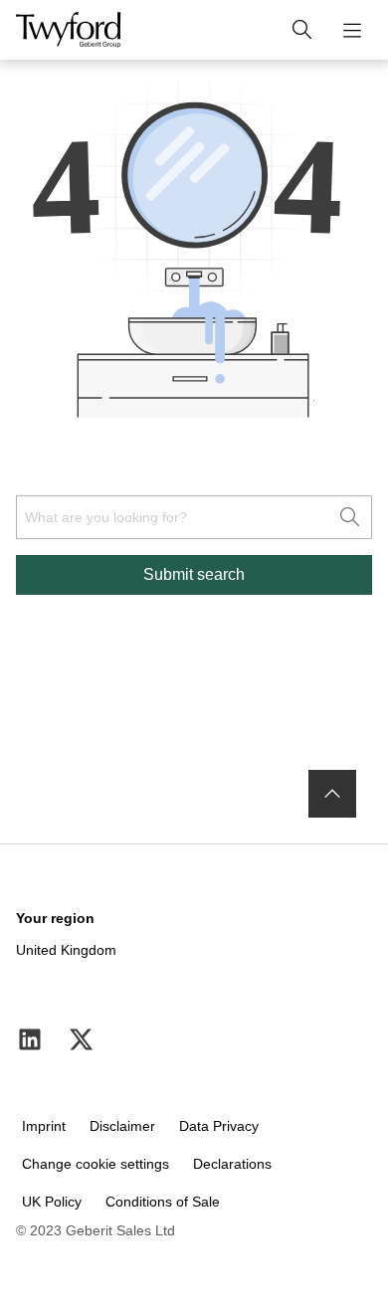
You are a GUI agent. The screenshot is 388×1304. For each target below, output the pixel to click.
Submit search (194, 574)
